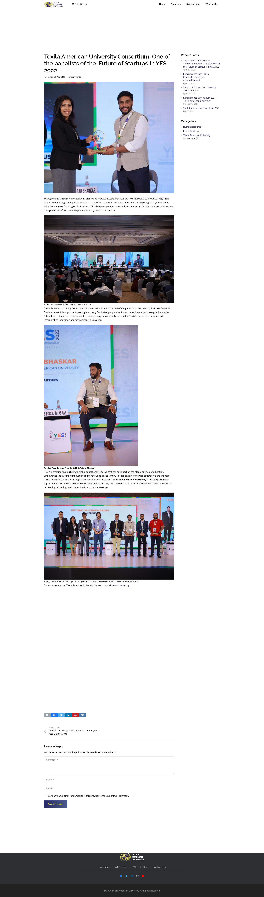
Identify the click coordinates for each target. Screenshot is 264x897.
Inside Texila (189, 131)
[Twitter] (126, 876)
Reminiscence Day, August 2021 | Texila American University (200, 99)
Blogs (145, 867)
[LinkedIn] (132, 876)
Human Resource (192, 126)
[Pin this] (75, 715)
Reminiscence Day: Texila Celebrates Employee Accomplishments (196, 77)
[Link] (53, 4)
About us (105, 867)
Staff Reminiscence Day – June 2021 (201, 108)
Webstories (160, 867)
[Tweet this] (61, 715)
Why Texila (120, 867)
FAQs (134, 867)
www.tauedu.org (120, 585)
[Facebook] (121, 876)
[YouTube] (143, 876)
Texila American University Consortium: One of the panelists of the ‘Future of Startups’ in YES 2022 (201, 63)
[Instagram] (137, 876)
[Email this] (47, 715)
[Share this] (54, 715)
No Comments (74, 77)
